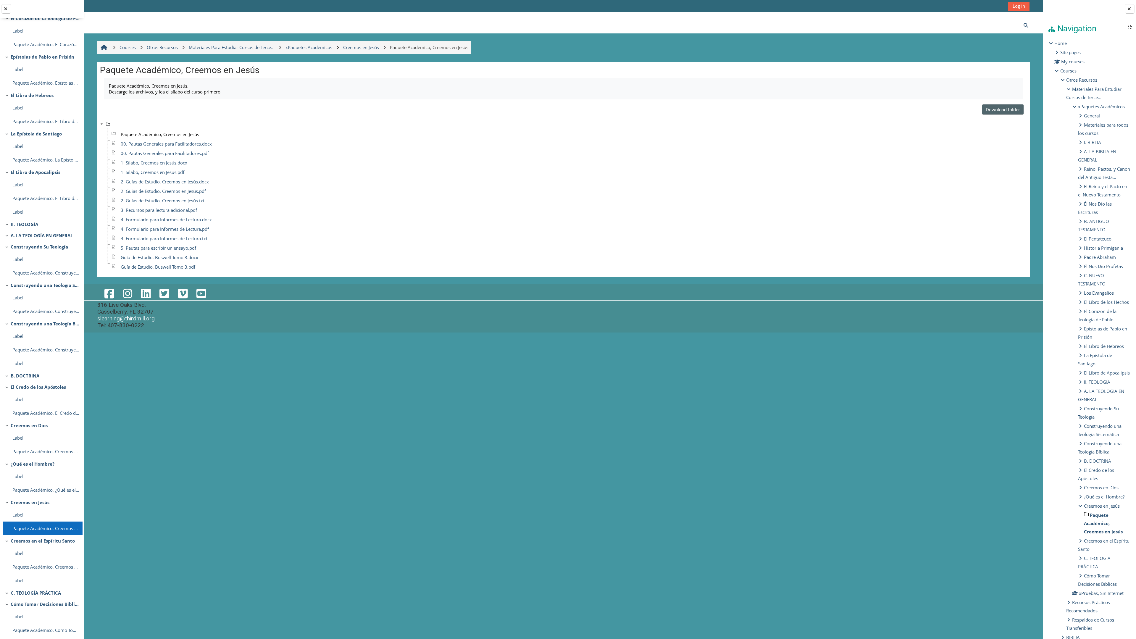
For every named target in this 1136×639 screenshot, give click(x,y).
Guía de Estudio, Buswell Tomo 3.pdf (158, 267)
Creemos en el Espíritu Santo (43, 541)
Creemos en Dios (29, 425)
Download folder (1003, 109)
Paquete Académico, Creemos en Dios (46, 451)
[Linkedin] (146, 293)
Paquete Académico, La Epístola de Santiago (46, 160)
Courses (1068, 71)
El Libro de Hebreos (32, 95)
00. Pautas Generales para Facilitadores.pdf (165, 153)
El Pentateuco (1097, 239)
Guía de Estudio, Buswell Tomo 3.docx (159, 257)
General (1092, 116)
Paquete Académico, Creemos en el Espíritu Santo (46, 567)
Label (17, 31)
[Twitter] (164, 293)
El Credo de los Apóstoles (38, 387)
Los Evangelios (1099, 293)
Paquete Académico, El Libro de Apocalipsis (46, 198)
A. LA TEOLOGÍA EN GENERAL (42, 235)
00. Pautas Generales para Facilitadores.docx (166, 144)
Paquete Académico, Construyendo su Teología (46, 273)
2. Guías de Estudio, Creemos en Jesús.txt (162, 201)
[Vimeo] (182, 293)
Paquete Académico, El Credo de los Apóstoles (46, 413)
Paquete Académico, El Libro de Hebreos (46, 121)
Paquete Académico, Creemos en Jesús (46, 528)
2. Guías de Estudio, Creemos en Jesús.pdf (163, 191)
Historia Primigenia (1103, 248)
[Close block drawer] (1130, 9)
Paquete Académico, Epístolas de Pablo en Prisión (46, 83)
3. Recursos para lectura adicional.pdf (159, 210)
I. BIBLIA (1092, 142)
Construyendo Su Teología (39, 247)
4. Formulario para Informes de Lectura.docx (166, 219)
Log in (1019, 6)
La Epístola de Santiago (36, 134)
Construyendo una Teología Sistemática (45, 285)
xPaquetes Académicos (1101, 106)
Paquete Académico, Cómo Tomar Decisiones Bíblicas (46, 630)
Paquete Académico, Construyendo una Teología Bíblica (46, 350)
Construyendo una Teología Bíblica (45, 324)
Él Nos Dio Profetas (1103, 266)
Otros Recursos (1081, 80)
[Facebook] (109, 293)
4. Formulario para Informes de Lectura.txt (164, 238)
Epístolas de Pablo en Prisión (42, 57)
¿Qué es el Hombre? (32, 464)
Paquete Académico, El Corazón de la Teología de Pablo (46, 44)
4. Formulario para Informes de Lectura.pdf (165, 229)
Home (1060, 43)
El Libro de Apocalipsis (35, 172)
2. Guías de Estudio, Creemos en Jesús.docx (165, 182)
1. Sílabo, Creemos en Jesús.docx (154, 163)
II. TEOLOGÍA (24, 224)
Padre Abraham (1100, 257)
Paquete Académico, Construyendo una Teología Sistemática (46, 311)
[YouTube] (201, 293)
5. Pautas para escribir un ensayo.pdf (158, 248)
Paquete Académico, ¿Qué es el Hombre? (46, 490)
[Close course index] (6, 9)
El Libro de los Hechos (1106, 302)
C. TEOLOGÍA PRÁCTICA (36, 593)
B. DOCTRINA (25, 376)
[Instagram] (127, 293)
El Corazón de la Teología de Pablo (45, 18)
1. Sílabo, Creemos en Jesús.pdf (152, 172)
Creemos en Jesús (30, 502)
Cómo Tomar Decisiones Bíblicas (45, 604)
